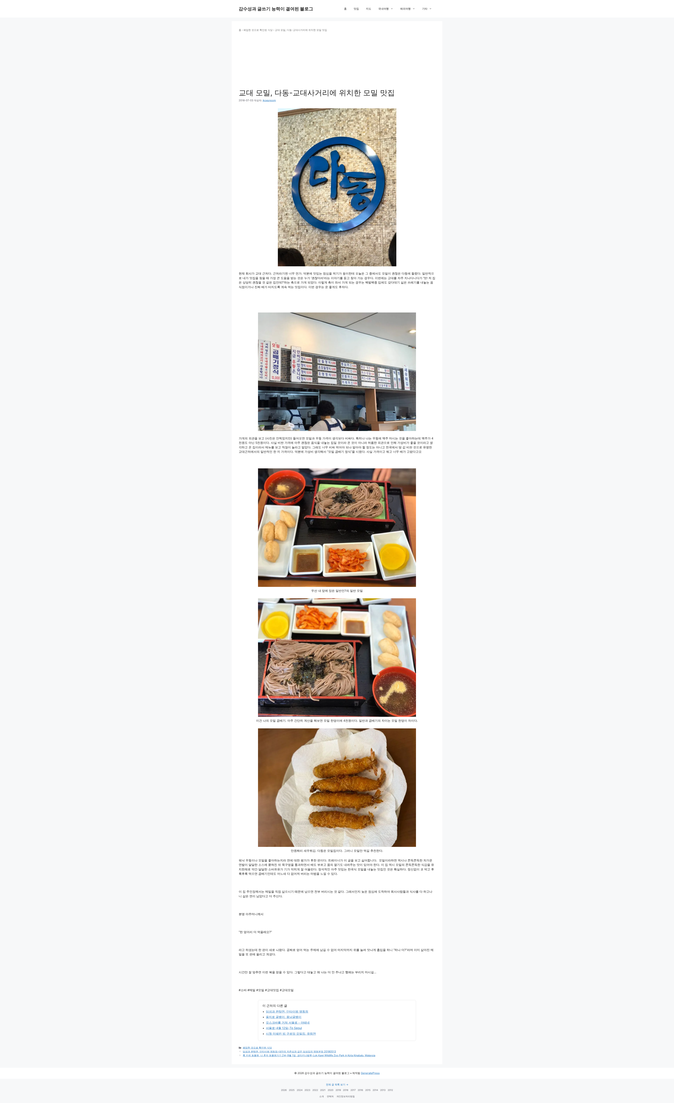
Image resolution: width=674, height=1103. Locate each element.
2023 (307, 1090)
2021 (322, 1090)
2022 (315, 1090)
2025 (292, 1090)
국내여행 (383, 8)
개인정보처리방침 (345, 1096)
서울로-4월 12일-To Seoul (284, 1028)
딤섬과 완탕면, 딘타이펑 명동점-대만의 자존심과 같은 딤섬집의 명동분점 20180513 (289, 1051)
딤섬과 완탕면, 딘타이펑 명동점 (287, 1011)
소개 (321, 1096)
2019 (338, 1090)
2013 (382, 1090)
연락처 (330, 1096)
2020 (330, 1090)
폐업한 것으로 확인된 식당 (258, 29)
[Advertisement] (337, 60)
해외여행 (405, 8)
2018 (345, 1090)
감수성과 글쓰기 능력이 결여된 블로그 (276, 8)
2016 (360, 1090)
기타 (424, 8)
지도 (368, 8)
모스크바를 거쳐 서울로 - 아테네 (288, 1022)
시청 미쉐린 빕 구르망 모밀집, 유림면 (291, 1033)
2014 (375, 1090)
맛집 (356, 8)
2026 (284, 1090)
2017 (353, 1090)
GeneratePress (370, 1073)
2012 (390, 1090)
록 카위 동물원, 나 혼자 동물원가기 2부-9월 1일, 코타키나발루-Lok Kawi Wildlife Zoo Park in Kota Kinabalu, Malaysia (309, 1055)
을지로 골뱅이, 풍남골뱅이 (283, 1017)
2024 (299, 1090)
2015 (368, 1090)
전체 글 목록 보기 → (337, 1084)
